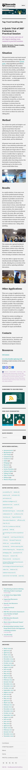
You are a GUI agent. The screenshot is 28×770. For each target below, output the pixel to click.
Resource (6, 467)
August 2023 (7, 667)
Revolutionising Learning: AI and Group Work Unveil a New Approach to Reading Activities (14, 628)
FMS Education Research (11, 618)
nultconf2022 (15, 543)
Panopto (20, 549)
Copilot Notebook (9, 607)
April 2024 (7, 652)
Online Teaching (9, 549)
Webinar (6, 477)
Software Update (9, 471)
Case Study (19, 371)
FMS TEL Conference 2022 (11, 526)
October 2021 (7, 713)
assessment (7, 504)
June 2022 (7, 696)
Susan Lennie (19, 379)
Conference (7, 458)
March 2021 (7, 727)
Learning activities (17, 537)
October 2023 (8, 663)
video (5, 569)
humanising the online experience (13, 533)
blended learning (9, 511)
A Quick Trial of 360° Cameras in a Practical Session (13, 31)
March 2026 (7, 648)
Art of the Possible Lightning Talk (12, 359)
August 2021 (7, 717)
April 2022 (7, 700)
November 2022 (8, 686)
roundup (16, 559)
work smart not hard (10, 575)
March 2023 (7, 677)
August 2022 (7, 692)
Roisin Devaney (10, 378)
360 (24, 371)
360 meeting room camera (14, 373)
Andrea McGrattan (10, 375)
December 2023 (8, 659)
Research (6, 465)
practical (17, 376)
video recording (8, 381)
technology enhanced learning (13, 566)
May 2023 (6, 673)
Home (4, 754)
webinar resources (9, 572)
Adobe (16, 492)
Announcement (8, 450)
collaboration (7, 514)
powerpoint (17, 552)
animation (15, 495)
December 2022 (8, 684)
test (24, 379)
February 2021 (8, 730)
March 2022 (7, 702)
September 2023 (8, 665)
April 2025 (7, 650)
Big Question (7, 452)
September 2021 (8, 715)
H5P (12, 529)
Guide (5, 461)
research (13, 556)
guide (5, 529)
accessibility (7, 492)
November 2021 (8, 711)
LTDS (5, 540)
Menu (23, 5)
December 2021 (8, 709)
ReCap (6, 556)
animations (7, 498)
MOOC (6, 543)
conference (18, 514)
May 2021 (6, 723)
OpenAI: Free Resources (11, 603)
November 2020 (8, 736)
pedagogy (7, 552)
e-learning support (7, 746)
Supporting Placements (11, 599)
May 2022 (6, 698)
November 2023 (8, 661)
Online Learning (17, 546)
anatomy (6, 495)
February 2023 (8, 680)
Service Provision (9, 469)
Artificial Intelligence (10, 501)
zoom (21, 575)
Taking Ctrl (7, 473)
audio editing (8, 507)
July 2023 (6, 669)
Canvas (20, 511)
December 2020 (8, 734)
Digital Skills (16, 517)
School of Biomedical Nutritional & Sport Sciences (13, 562)
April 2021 (7, 725)
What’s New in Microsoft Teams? (13, 622)
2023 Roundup (8, 634)
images (6, 537)
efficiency (21, 520)
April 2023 (7, 675)
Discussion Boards (9, 520)
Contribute (5, 743)
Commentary (7, 456)
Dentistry (6, 517)
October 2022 (8, 688)
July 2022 (6, 694)
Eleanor (6, 371)
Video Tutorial (8, 475)
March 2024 (7, 655)
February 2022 (8, 705)
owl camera (12, 376)
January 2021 (7, 732)
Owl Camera (5, 354)
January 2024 (7, 657)
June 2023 (7, 671)
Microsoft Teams (15, 540)
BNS (17, 375)
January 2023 (7, 682)
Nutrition (6, 376)
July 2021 (6, 719)
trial (3, 381)
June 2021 (6, 721)
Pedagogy (6, 463)
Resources (7, 559)
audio (16, 504)
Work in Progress (9, 479)
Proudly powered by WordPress (15, 767)
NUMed (6, 546)
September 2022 (8, 690)
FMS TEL (6, 523)
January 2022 (7, 707)
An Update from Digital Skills (12, 595)
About (4, 750)
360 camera (5, 373)
